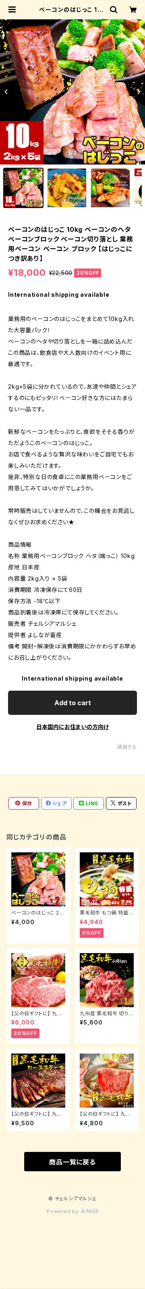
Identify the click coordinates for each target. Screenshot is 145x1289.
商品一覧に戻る (72, 1162)
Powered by (64, 1211)
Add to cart (72, 703)
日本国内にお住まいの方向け (72, 726)
